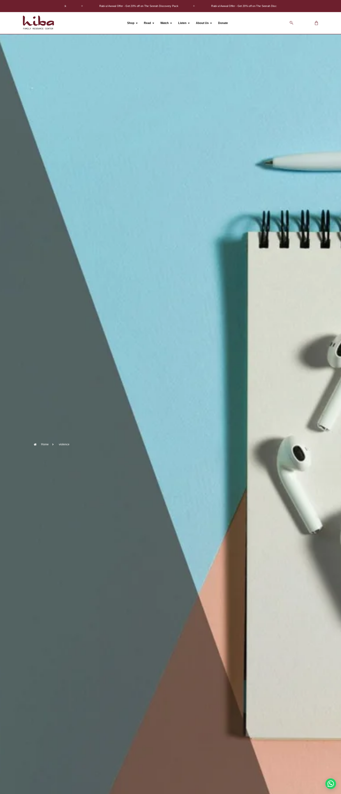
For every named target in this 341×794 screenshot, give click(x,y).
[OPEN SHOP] (136, 23)
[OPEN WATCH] (171, 23)
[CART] (316, 23)
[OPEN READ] (153, 23)
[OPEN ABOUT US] (211, 23)
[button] (291, 23)
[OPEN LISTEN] (188, 23)
